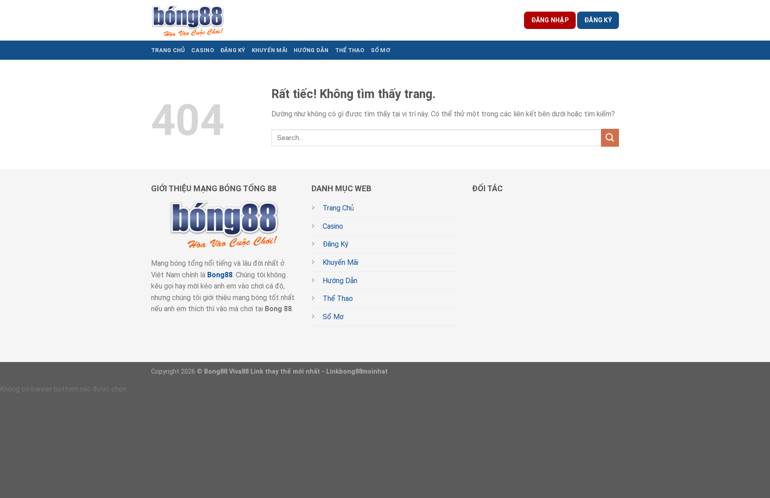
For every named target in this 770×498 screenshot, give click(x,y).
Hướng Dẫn (311, 50)
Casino (202, 50)
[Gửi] (610, 137)
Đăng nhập (550, 20)
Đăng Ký (233, 50)
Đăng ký (598, 20)
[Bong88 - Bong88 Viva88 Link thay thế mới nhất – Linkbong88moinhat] (188, 20)
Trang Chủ (168, 50)
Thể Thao (350, 50)
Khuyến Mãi (270, 50)
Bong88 (220, 275)
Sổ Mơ (380, 50)
